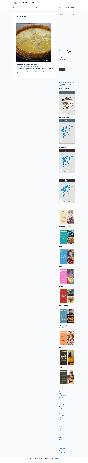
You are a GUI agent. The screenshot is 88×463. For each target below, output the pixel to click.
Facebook (46, 7)
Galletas (60, 413)
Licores (60, 424)
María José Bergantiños (63, 432)
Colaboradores (61, 7)
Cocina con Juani (27, 66)
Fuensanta (61, 408)
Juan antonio (61, 417)
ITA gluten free (61, 415)
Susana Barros (62, 448)
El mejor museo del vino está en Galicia (66, 82)
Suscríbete (36, 7)
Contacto (41, 7)
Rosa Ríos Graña (62, 443)
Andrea (60, 391)
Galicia (60, 410)
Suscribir (62, 69)
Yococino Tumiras (62, 454)
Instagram (55, 7)
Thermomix (61, 450)
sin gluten (61, 446)
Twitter (51, 7)
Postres (60, 439)
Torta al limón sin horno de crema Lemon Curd (28, 64)
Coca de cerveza (62, 80)
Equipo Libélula (62, 404)
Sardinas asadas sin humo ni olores (65, 78)
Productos (61, 441)
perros (60, 437)
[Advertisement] (67, 32)
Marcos (60, 430)
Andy (60, 393)
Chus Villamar (61, 397)
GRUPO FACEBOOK (70, 7)
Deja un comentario (19, 66)
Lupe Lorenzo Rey (62, 428)
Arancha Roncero (62, 395)
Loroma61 (61, 426)
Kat (59, 421)
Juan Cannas (61, 419)
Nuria (60, 435)
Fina (60, 406)
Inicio (31, 7)
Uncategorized (62, 452)
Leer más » (18, 74)
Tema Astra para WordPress (54, 458)
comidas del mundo (62, 402)
